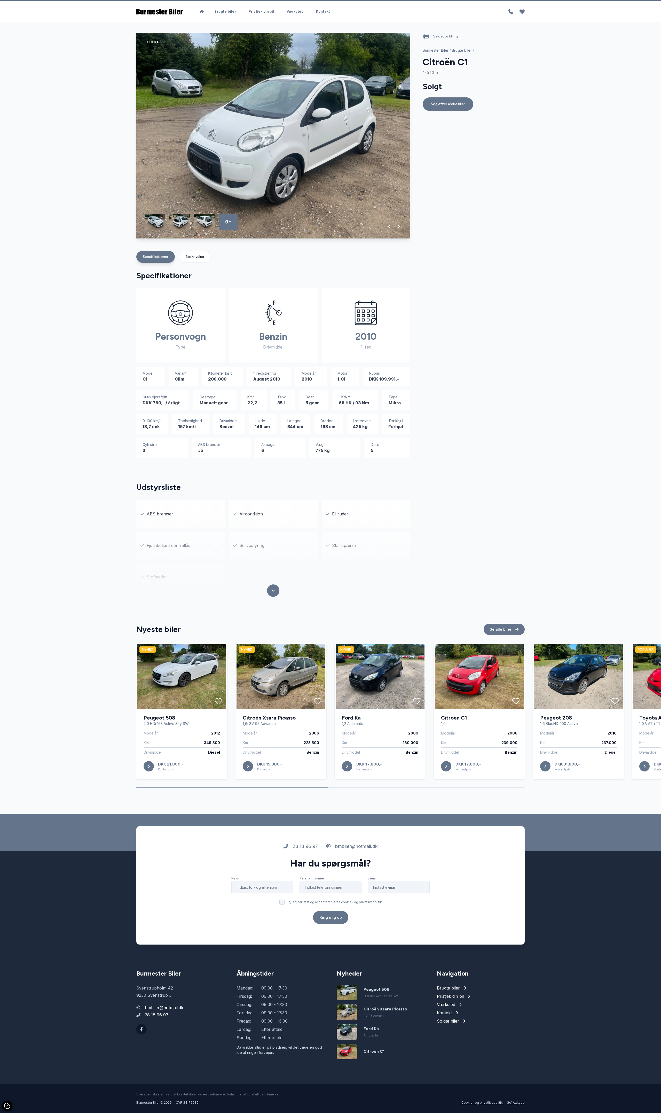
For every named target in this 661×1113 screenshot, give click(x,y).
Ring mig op (330, 917)
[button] (389, 226)
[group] (273, 135)
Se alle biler (501, 629)
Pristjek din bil (261, 11)
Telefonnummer (312, 878)
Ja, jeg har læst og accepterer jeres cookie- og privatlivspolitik (334, 902)
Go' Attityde (516, 1102)
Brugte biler (225, 11)
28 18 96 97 (304, 846)
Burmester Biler (435, 50)
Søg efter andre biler (448, 104)
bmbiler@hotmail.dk (356, 846)
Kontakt (323, 11)
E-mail (372, 878)
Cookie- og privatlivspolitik (482, 1102)
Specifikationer (155, 256)
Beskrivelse (194, 256)
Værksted (295, 11)
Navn (235, 878)
